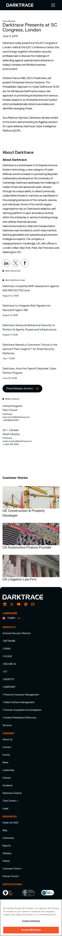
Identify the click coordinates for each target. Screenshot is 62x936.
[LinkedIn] (5, 604)
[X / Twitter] (12, 604)
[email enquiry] (33, 604)
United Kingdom (12, 406)
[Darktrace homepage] (26, 597)
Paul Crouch (10, 410)
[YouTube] (19, 604)
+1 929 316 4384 (11, 444)
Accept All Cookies (31, 930)
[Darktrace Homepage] (19, 5)
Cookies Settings (31, 921)
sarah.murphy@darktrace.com (17, 441)
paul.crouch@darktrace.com (16, 417)
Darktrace (7, 414)
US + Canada (10, 430)
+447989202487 (11, 420)
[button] (52, 5)
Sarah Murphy (11, 434)
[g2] (26, 604)
